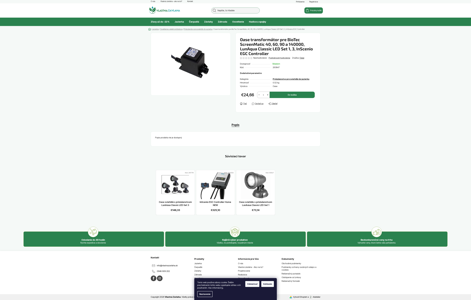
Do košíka (292, 95)
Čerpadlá (198, 267)
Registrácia (313, 2)
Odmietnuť (252, 284)
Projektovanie (244, 271)
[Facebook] (153, 278)
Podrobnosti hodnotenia (279, 58)
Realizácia (242, 274)
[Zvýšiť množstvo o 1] (268, 95)
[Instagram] (160, 278)
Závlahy (197, 271)
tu (222, 288)
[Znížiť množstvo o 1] (259, 95)
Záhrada (198, 274)
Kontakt (190, 1)
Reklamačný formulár (291, 281)
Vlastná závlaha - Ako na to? (250, 267)
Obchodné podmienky (291, 263)
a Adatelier (314, 297)
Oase (302, 58)
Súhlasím (267, 284)
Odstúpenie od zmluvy (291, 277)
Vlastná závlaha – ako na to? (171, 1)
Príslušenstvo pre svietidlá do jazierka (291, 79)
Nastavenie (204, 294)
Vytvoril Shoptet (300, 297)
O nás (153, 1)
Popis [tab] (235, 125)
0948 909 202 (163, 271)
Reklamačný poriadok (291, 273)
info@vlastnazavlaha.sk (167, 265)
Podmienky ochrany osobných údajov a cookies (299, 268)
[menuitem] (160, 22)
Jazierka (198, 263)
